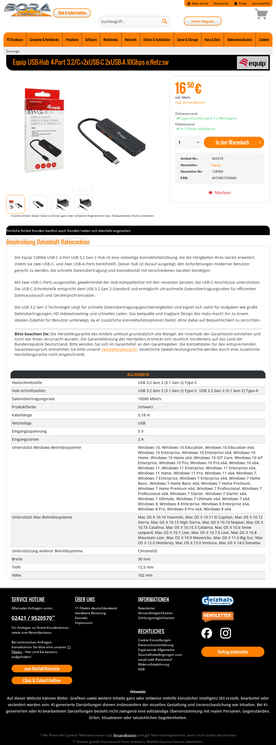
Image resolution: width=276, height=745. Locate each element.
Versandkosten (125, 735)
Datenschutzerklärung (156, 645)
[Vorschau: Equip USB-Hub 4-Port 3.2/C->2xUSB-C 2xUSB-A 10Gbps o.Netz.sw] (15, 204)
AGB (141, 669)
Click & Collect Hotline (72, 13)
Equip (216, 165)
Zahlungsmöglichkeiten (156, 618)
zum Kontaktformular (42, 668)
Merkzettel (221, 3)
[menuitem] (197, 3)
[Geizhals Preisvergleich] (231, 601)
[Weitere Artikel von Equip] (252, 62)
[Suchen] (165, 21)
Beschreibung (20, 242)
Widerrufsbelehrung (153, 664)
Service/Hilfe (261, 3)
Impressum (83, 622)
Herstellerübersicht (119, 349)
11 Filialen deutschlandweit (96, 608)
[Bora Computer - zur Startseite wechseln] (28, 14)
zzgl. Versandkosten (190, 102)
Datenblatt (48, 242)
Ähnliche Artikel (18, 230)
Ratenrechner (75, 242)
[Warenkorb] (242, 14)
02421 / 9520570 (33, 618)
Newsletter (146, 608)
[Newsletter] (231, 617)
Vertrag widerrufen (233, 652)
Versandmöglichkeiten (155, 613)
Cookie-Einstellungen (154, 640)
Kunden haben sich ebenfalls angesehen (99, 230)
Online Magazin (202, 21)
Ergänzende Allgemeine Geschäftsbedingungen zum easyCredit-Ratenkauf (160, 654)
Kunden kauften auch (49, 230)
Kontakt (81, 618)
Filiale (242, 3)
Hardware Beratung (90, 613)
